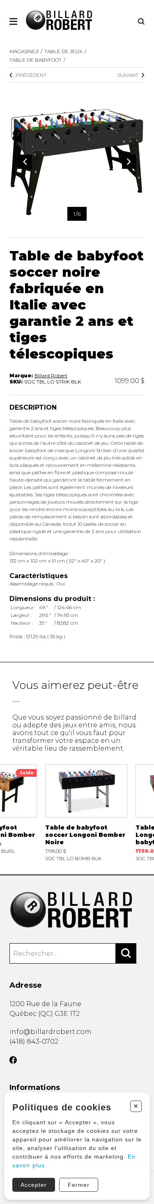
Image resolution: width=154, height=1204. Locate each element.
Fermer (79, 1185)
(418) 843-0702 (33, 1041)
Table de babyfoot (35, 60)
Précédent (31, 75)
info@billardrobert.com (50, 1032)
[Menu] (13, 21)
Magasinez (24, 51)
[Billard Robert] (76, 910)
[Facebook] (13, 1060)
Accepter (34, 1185)
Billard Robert (50, 375)
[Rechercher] (126, 953)
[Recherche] (141, 21)
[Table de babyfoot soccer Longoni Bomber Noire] (86, 813)
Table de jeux (63, 51)
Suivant (127, 75)
